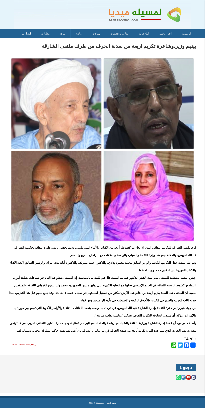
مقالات (96, 33)
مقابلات (45, 33)
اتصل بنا (26, 33)
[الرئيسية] (102, 14)
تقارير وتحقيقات (119, 33)
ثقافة (63, 33)
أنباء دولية (143, 33)
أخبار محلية (165, 33)
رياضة (79, 33)
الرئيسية (186, 33)
